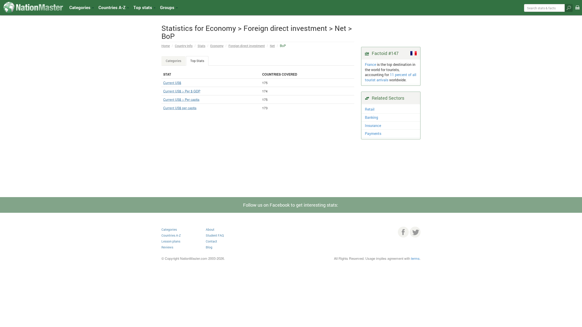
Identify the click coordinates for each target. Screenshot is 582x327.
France (370, 64)
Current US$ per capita (179, 108)
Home (165, 46)
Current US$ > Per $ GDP (181, 91)
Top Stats (197, 61)
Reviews (167, 247)
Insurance (373, 125)
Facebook (403, 232)
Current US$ (172, 82)
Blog (209, 247)
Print (577, 10)
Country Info (184, 46)
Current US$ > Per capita (181, 99)
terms (415, 258)
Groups (168, 7)
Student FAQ (215, 235)
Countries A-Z (171, 235)
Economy (216, 46)
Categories (80, 7)
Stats (201, 46)
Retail (369, 109)
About (210, 229)
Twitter (415, 232)
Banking (371, 117)
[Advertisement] (257, 165)
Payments (373, 133)
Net (272, 46)
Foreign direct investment (246, 46)
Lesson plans (170, 241)
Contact (211, 241)
